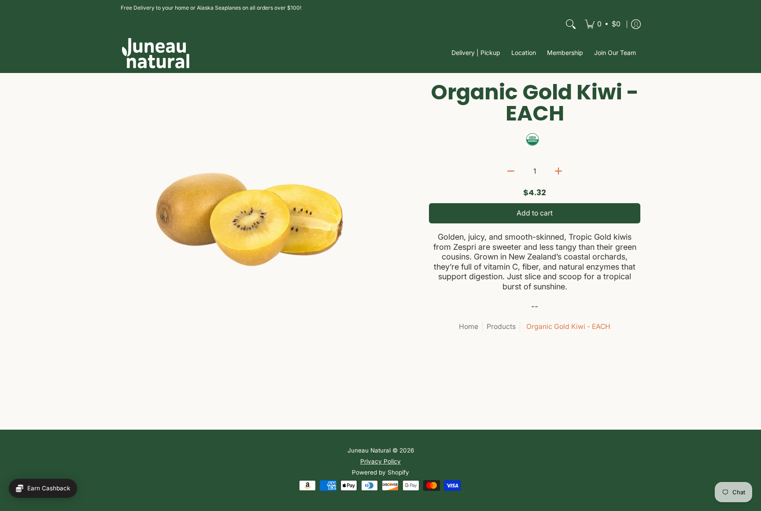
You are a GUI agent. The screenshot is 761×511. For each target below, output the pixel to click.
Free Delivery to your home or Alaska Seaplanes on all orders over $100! (211, 7)
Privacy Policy (380, 461)
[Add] (558, 171)
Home (468, 326)
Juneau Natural (369, 450)
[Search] (570, 24)
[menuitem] (602, 24)
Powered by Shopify (380, 472)
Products (501, 326)
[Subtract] (511, 171)
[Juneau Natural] (156, 53)
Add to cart (535, 213)
